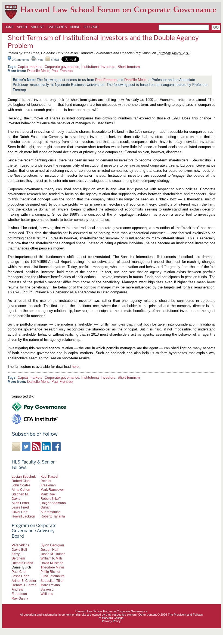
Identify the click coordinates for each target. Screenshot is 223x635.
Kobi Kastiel (49, 476)
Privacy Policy (111, 621)
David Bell (19, 549)
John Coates (21, 485)
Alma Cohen (21, 489)
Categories (57, 27)
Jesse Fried (20, 507)
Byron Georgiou (52, 545)
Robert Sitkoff (50, 498)
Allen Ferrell (21, 503)
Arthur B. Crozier (24, 580)
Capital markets (30, 67)
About (22, 27)
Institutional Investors (98, 67)
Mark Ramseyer (52, 489)
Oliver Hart (19, 512)
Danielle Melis (38, 71)
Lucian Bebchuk (24, 476)
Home (9, 27)
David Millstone (52, 563)
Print (39, 59)
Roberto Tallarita (53, 516)
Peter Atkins (20, 545)
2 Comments (20, 59)
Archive (37, 27)
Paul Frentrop (62, 71)
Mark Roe (48, 494)
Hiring (75, 27)
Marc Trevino (50, 585)
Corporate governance (62, 67)
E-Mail (54, 59)
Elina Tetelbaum (52, 576)
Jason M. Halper (53, 554)
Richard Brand (22, 563)
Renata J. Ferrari (24, 585)
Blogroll (91, 27)
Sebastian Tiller (52, 580)
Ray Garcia (20, 598)
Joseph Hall (49, 549)
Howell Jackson (23, 516)
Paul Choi (19, 571)
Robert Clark (21, 481)
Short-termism (128, 67)
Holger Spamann (53, 503)
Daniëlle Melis (135, 80)
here (75, 367)
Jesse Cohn (20, 576)
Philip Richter (50, 571)
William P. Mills (52, 558)
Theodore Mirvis (52, 567)
